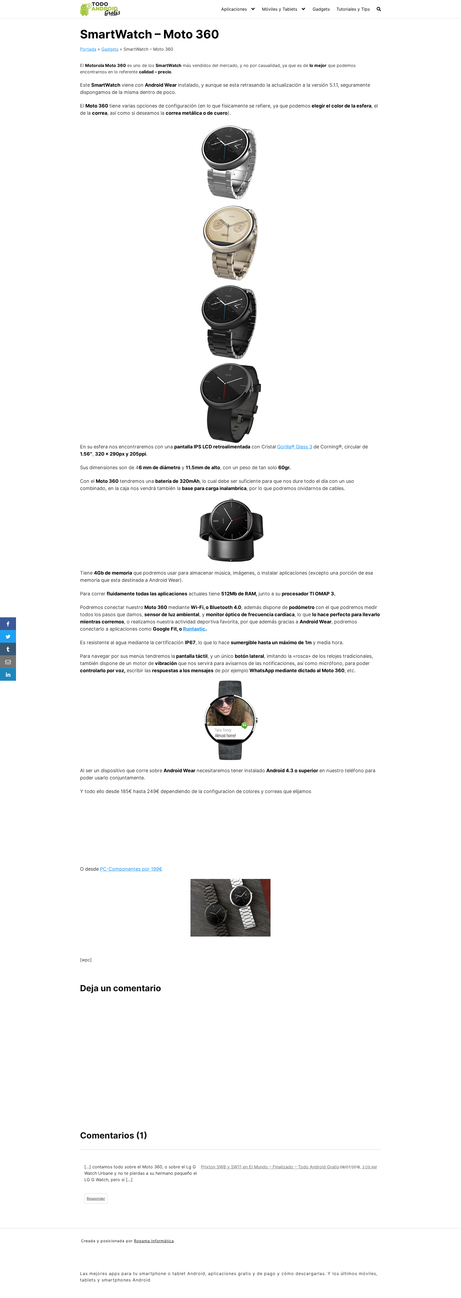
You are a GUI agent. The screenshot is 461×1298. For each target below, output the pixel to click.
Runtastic (194, 629)
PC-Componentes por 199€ (131, 869)
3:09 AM (369, 1167)
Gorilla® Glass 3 (294, 446)
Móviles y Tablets (279, 9)
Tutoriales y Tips (353, 9)
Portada (88, 49)
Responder (96, 1198)
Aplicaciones (234, 9)
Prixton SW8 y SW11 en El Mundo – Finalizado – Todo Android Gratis (270, 1166)
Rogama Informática (154, 1241)
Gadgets (321, 9)
